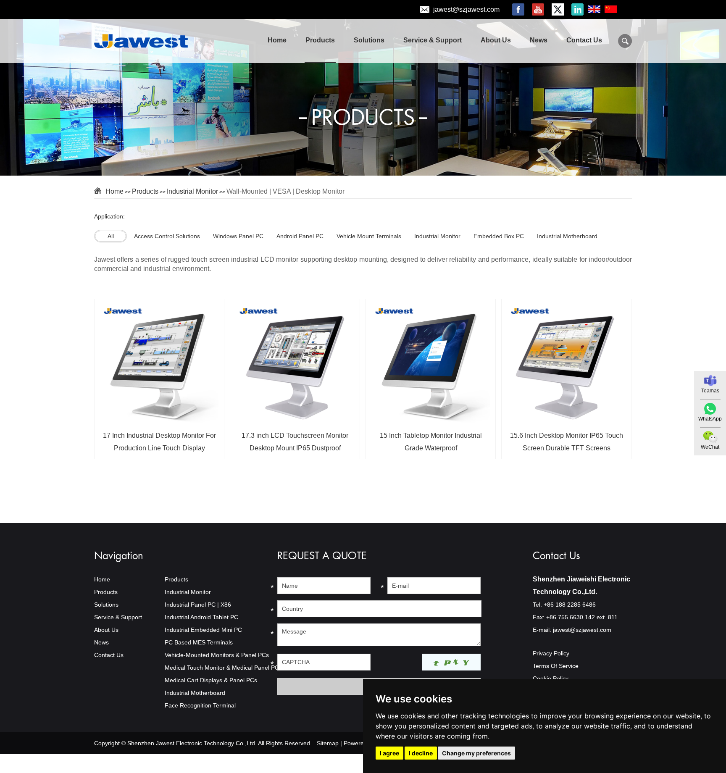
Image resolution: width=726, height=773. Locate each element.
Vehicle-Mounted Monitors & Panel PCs (217, 655)
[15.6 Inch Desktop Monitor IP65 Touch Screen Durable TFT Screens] (566, 421)
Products (320, 40)
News (538, 40)
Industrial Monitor (192, 191)
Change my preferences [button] (476, 753)
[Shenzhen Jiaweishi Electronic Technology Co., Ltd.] (145, 42)
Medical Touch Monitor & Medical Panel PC (222, 667)
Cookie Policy (550, 678)
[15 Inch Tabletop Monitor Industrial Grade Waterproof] (430, 421)
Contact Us (584, 40)
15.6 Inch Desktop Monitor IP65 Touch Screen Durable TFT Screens (566, 442)
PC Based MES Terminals (199, 642)
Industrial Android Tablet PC (201, 617)
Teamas (710, 391)
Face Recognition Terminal (200, 705)
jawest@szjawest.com (466, 9)
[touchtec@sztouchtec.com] (710, 380)
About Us (496, 40)
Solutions (369, 40)
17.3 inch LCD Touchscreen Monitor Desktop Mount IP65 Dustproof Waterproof (295, 445)
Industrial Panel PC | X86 (198, 604)
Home (277, 40)
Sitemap (328, 743)
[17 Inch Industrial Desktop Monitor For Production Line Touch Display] (159, 421)
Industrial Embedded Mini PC (203, 629)
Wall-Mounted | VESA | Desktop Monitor (285, 191)
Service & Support (432, 40)
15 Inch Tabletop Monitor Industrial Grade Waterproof (431, 442)
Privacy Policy (551, 653)
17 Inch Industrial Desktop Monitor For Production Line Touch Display (159, 442)
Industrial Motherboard (195, 692)
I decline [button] (421, 753)
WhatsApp (710, 419)
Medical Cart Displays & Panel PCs (211, 680)
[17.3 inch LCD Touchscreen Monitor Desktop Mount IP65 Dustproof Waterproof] (295, 421)
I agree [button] (389, 753)
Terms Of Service (556, 666)
